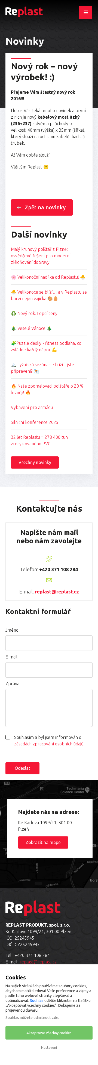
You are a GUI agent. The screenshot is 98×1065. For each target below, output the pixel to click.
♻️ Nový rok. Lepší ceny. (35, 313)
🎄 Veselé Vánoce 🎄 (31, 328)
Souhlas (37, 1000)
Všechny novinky (35, 462)
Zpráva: (12, 683)
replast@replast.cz (57, 591)
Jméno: (12, 630)
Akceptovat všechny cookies (49, 1033)
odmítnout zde (45, 1017)
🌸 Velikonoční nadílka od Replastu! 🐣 (48, 277)
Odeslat (22, 768)
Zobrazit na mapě (43, 842)
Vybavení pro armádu (32, 407)
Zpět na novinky (45, 207)
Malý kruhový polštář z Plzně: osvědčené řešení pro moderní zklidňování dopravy (41, 256)
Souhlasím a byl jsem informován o (49, 740)
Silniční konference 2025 (35, 422)
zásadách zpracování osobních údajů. (49, 743)
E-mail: (12, 656)
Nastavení (49, 1047)
